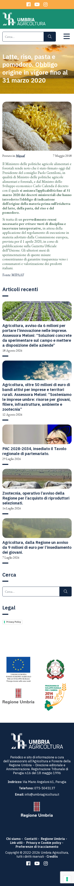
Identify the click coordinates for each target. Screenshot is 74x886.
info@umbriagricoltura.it (42, 794)
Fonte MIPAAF (13, 275)
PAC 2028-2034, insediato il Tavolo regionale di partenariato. (34, 451)
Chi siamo (13, 839)
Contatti (30, 839)
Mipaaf (20, 156)
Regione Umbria (53, 839)
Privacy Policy (13, 621)
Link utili (16, 843)
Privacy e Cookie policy (43, 843)
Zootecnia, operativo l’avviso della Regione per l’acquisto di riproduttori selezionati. (35, 498)
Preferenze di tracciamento (37, 847)
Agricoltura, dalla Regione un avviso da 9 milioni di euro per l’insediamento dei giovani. (36, 547)
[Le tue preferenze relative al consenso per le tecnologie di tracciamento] (67, 879)
